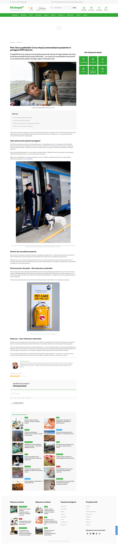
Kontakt (88, 506)
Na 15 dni (44, 9)
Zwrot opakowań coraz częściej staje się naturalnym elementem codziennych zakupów (65, 482)
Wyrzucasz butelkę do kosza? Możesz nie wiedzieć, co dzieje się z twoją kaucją (33, 458)
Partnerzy (88, 522)
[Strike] (17, 398)
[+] (30, 397)
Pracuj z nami (89, 514)
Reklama (88, 519)
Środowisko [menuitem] (23, 15)
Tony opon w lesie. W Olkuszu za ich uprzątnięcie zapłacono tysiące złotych (65, 446)
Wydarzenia (63, 524)
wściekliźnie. (29, 159)
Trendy (62, 519)
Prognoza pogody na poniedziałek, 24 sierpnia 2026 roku (34, 481)
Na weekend (38, 9)
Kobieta (62, 511)
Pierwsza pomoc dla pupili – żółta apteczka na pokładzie (27, 123)
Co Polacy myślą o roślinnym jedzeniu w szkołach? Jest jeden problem (32, 421)
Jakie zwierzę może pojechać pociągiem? (23, 117)
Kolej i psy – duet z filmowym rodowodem (23, 126)
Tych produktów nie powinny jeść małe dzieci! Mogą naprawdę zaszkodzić (64, 470)
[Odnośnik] (27, 398)
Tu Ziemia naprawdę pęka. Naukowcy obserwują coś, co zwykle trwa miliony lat (33, 433)
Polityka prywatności (91, 511)
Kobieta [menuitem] (46, 15)
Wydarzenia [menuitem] (61, 15)
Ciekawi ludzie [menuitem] (70, 15)
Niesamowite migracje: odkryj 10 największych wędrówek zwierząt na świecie (34, 470)
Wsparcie (88, 524)
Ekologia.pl (12, 42)
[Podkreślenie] (15, 398)
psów (49, 144)
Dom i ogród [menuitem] (38, 15)
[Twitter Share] (68, 384)
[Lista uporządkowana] (19, 398)
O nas (87, 508)
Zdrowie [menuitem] (53, 15)
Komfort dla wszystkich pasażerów (22, 120)
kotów (52, 144)
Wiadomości (19, 42)
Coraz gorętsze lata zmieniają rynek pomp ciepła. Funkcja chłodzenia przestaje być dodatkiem (25, 532)
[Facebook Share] (64, 384)
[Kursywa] (13, 398)
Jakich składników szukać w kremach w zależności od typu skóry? (25, 523)
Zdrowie (63, 514)
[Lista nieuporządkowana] (21, 398)
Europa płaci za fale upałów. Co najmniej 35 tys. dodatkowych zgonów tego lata (63, 421)
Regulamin (88, 516)
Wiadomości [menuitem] (14, 15)
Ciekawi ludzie (64, 522)
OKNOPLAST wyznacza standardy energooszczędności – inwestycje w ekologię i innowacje (33, 446)
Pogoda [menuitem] (85, 15)
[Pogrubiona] (12, 398)
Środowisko (63, 516)
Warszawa (31, 9)
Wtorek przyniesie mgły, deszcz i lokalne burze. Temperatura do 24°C (65, 432)
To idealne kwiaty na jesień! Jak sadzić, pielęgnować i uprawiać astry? (65, 457)
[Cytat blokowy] (23, 398)
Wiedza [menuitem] (78, 15)
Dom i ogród (63, 508)
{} (28, 397)
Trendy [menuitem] (30, 15)
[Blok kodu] (25, 398)
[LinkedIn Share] (72, 384)
